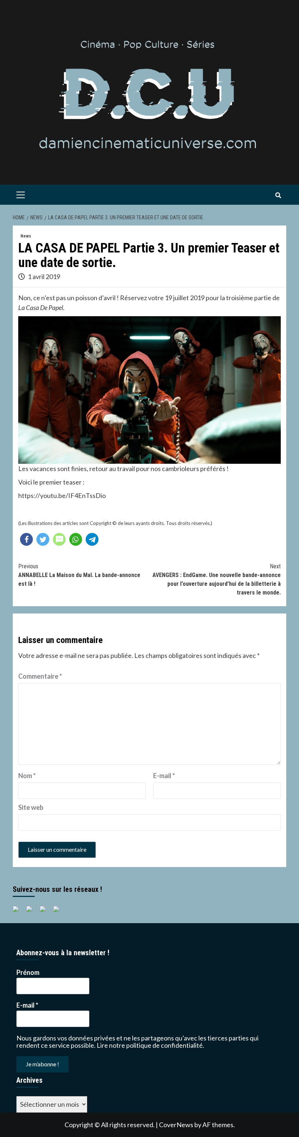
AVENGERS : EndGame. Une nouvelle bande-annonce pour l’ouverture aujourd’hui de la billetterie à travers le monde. (216, 579)
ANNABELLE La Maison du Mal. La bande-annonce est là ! (79, 575)
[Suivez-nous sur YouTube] (45, 912)
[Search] (278, 196)
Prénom (27, 972)
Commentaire (40, 676)
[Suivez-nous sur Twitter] (32, 912)
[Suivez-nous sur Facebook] (18, 912)
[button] (26, 539)
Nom (27, 776)
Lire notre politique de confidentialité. (150, 1045)
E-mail (164, 776)
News (25, 236)
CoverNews (176, 1125)
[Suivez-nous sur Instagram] (59, 912)
